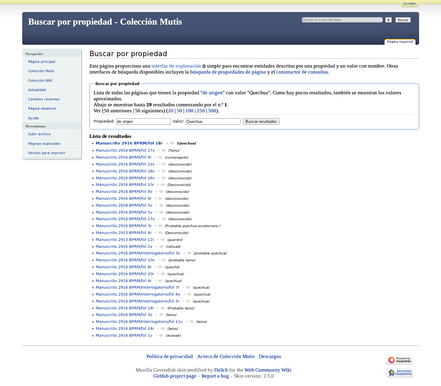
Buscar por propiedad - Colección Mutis (105, 21)
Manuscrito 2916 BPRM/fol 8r (124, 267)
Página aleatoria (42, 109)
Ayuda (33, 118)
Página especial (400, 41)
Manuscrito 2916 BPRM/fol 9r (124, 157)
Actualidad (37, 90)
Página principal (41, 62)
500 (212, 111)
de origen (212, 93)
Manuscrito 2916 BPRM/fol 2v (124, 246)
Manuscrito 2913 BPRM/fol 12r (125, 239)
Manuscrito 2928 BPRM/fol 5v (124, 205)
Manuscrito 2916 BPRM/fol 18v (125, 171)
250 (201, 111)
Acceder (410, 3)
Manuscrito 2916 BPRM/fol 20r (125, 274)
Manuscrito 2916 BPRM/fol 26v (125, 178)
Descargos (270, 356)
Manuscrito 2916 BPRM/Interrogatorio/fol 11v (139, 321)
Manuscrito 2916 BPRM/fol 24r (125, 328)
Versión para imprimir (46, 153)
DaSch (221, 370)
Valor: (178, 121)
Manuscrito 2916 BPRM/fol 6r (124, 198)
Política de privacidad (169, 356)
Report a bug (215, 376)
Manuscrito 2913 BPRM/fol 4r (124, 232)
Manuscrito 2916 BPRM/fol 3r (124, 225)
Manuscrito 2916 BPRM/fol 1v (124, 335)
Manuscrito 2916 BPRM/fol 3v (124, 314)
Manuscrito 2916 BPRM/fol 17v (125, 219)
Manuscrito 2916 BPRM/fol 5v (124, 212)
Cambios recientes (44, 99)
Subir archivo (39, 134)
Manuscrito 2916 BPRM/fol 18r (129, 143)
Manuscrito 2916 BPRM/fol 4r (124, 280)
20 (170, 111)
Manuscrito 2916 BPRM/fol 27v (125, 150)
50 (179, 111)
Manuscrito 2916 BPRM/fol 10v (125, 260)
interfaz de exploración (176, 66)
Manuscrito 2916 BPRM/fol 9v (124, 191)
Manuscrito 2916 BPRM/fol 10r (125, 184)
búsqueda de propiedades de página (228, 72)
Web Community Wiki (268, 370)
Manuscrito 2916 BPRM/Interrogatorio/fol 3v (138, 253)
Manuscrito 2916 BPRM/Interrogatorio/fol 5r (137, 301)
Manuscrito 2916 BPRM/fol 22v (125, 164)
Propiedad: (104, 121)
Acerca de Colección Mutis (226, 356)
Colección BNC (40, 81)
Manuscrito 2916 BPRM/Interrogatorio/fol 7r (137, 287)
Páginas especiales (44, 144)
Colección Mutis (41, 71)
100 (189, 111)
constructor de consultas (302, 72)
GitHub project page (174, 376)
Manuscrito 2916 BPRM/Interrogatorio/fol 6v (138, 294)
